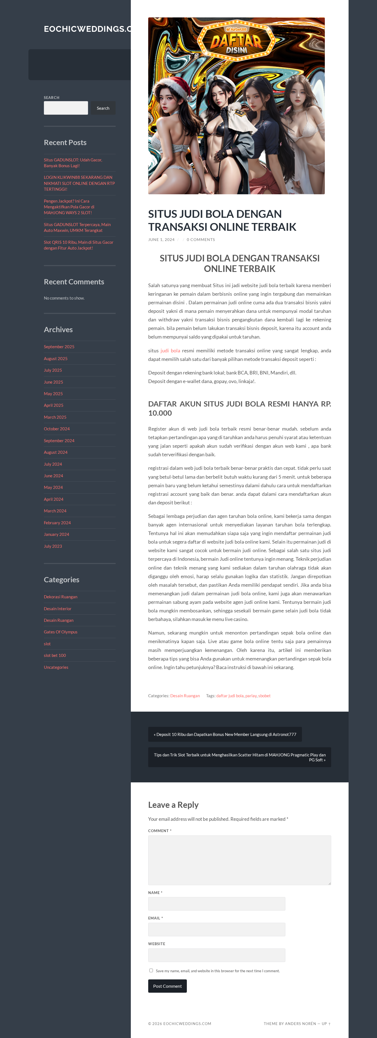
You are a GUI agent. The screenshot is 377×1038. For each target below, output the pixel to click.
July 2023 (53, 546)
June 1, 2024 (161, 239)
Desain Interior (57, 608)
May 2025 (53, 393)
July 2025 (53, 370)
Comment (160, 831)
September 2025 (59, 346)
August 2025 (56, 358)
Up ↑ (326, 1023)
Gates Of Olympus (61, 631)
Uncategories (56, 667)
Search (52, 97)
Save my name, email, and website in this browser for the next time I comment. (218, 971)
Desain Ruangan (58, 620)
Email (155, 918)
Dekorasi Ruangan (60, 596)
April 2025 (53, 405)
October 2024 (57, 428)
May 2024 (53, 487)
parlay (251, 695)
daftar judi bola (230, 695)
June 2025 (53, 381)
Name (155, 892)
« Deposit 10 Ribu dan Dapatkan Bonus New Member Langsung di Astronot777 (225, 734)
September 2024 (59, 440)
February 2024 (57, 522)
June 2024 (53, 475)
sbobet (264, 695)
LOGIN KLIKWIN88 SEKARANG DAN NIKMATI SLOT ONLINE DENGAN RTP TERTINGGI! (79, 183)
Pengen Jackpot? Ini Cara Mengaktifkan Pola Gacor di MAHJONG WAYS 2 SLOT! (69, 206)
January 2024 (56, 534)
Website (156, 944)
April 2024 (53, 499)
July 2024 (53, 464)
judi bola (170, 350)
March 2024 (55, 510)
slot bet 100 (55, 655)
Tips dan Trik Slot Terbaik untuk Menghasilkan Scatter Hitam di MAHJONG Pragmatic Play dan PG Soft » (240, 757)
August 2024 (56, 452)
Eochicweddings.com (95, 29)
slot (47, 643)
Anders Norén (300, 1023)
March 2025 (55, 417)
